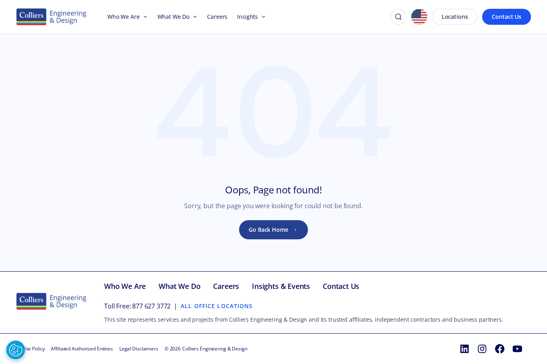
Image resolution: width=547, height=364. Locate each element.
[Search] (398, 17)
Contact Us (506, 16)
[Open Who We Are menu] (144, 16)
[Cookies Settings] (16, 350)
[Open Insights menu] (262, 16)
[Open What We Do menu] (193, 16)
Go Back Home (268, 229)
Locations (455, 16)
